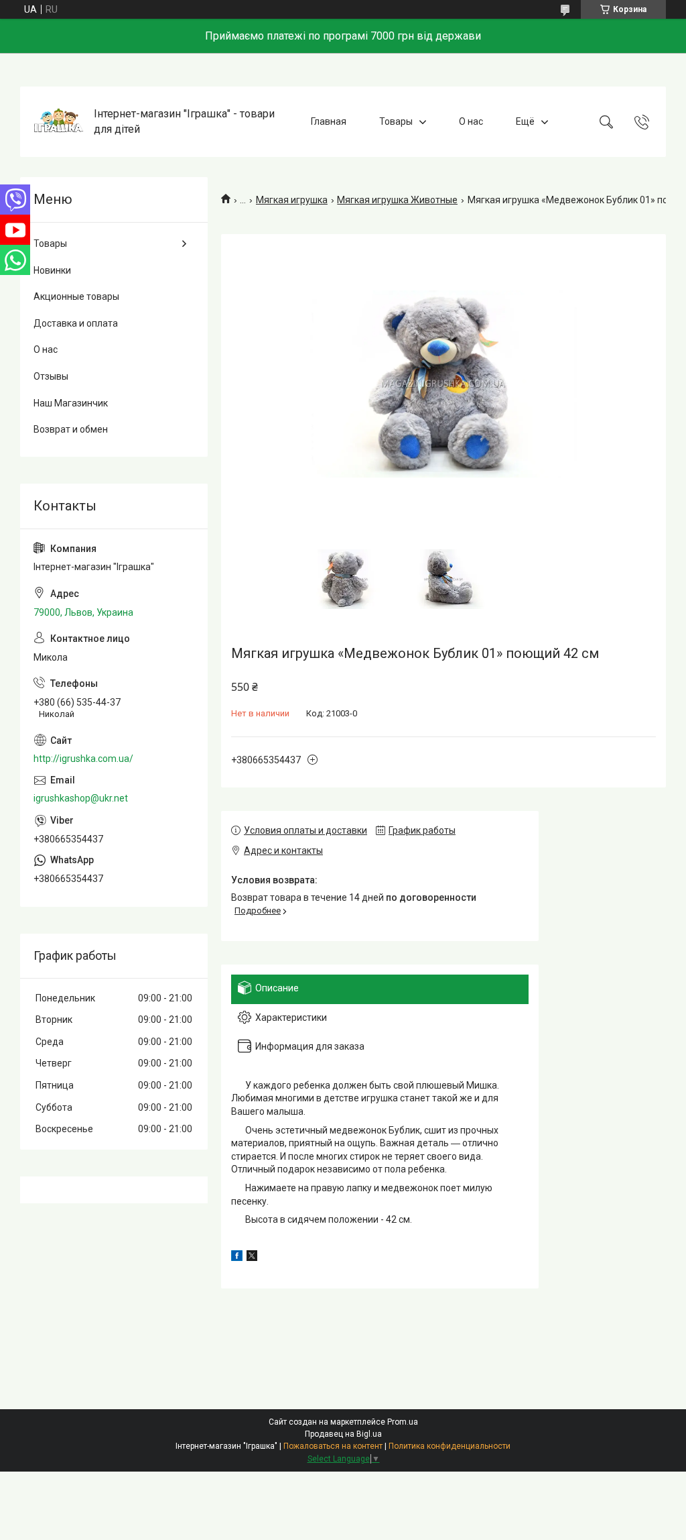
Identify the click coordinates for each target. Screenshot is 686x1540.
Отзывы (50, 376)
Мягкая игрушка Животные (397, 200)
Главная (328, 121)
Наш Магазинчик (70, 403)
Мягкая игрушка (292, 200)
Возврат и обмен (70, 429)
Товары (396, 121)
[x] (252, 1257)
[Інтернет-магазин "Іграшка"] (58, 122)
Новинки (52, 270)
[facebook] (237, 1257)
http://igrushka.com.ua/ (83, 758)
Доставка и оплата (75, 323)
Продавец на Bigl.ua (343, 1434)
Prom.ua (402, 1422)
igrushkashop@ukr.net (80, 798)
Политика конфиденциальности (449, 1446)
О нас (471, 121)
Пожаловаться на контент (333, 1446)
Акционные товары (76, 296)
